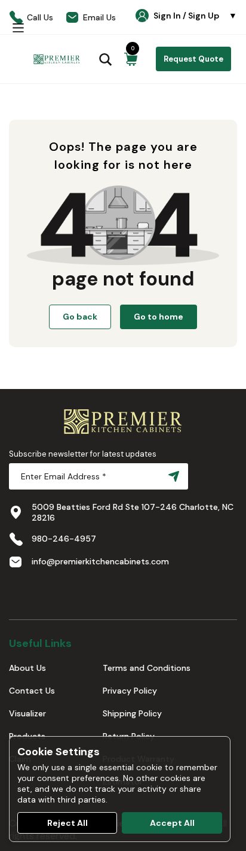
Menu (18, 27)
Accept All (172, 822)
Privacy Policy (130, 690)
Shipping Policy (132, 713)
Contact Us (32, 690)
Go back (80, 316)
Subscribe (171, 476)
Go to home (158, 316)
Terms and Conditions (146, 667)
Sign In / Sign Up (195, 15)
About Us (27, 667)
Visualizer (27, 713)
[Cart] (130, 59)
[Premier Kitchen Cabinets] (57, 59)
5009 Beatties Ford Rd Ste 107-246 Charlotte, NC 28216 (132, 512)
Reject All (67, 822)
